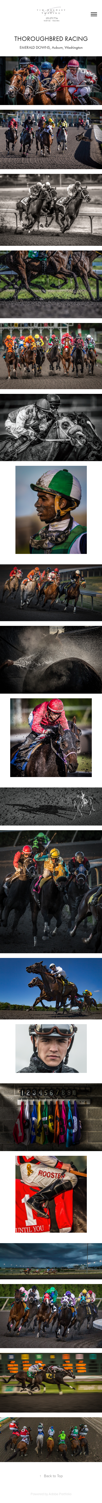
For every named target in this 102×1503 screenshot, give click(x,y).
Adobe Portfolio (60, 1494)
